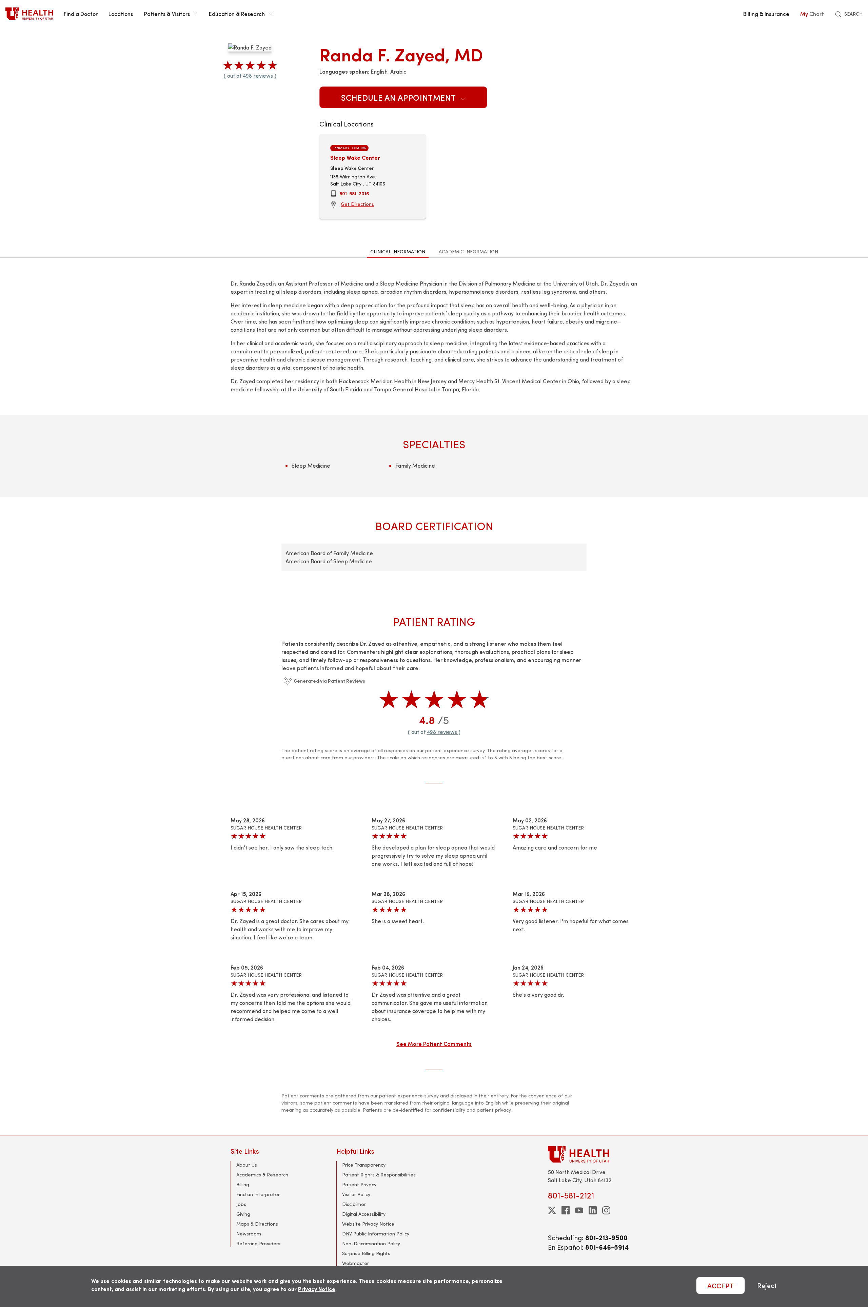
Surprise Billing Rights (366, 1253)
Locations (120, 13)
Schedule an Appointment (399, 97)
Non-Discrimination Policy (371, 1243)
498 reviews (258, 75)
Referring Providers (258, 1243)
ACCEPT (720, 1285)
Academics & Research (262, 1174)
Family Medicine (415, 465)
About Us (246, 1165)
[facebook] (565, 1210)
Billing (242, 1184)
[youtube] (579, 1210)
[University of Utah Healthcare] (592, 1154)
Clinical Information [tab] (397, 251)
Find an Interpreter (258, 1194)
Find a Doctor (81, 13)
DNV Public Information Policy (375, 1233)
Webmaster (355, 1263)
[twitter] (552, 1210)
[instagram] (606, 1210)
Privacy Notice (316, 1289)
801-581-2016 (354, 193)
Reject (767, 1285)
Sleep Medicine (311, 465)
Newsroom (248, 1233)
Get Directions (357, 204)
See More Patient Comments (434, 1043)
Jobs (241, 1204)
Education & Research (237, 13)
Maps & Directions (257, 1224)
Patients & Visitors (167, 13)
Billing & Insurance (766, 13)
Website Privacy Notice (368, 1224)
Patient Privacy (359, 1184)
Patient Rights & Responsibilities (379, 1174)
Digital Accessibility (364, 1214)
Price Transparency (364, 1165)
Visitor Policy (356, 1194)
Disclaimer (354, 1204)
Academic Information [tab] (468, 251)
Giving (243, 1214)
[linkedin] (593, 1210)
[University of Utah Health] (29, 13)
